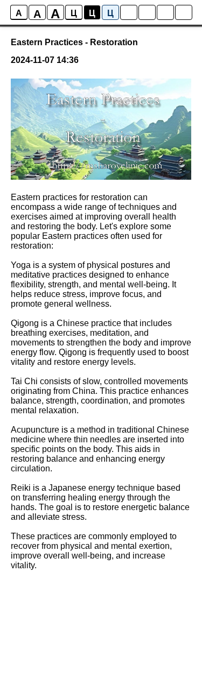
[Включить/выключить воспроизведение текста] (147, 12)
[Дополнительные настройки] (165, 12)
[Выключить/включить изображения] (128, 12)
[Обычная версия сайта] (183, 12)
